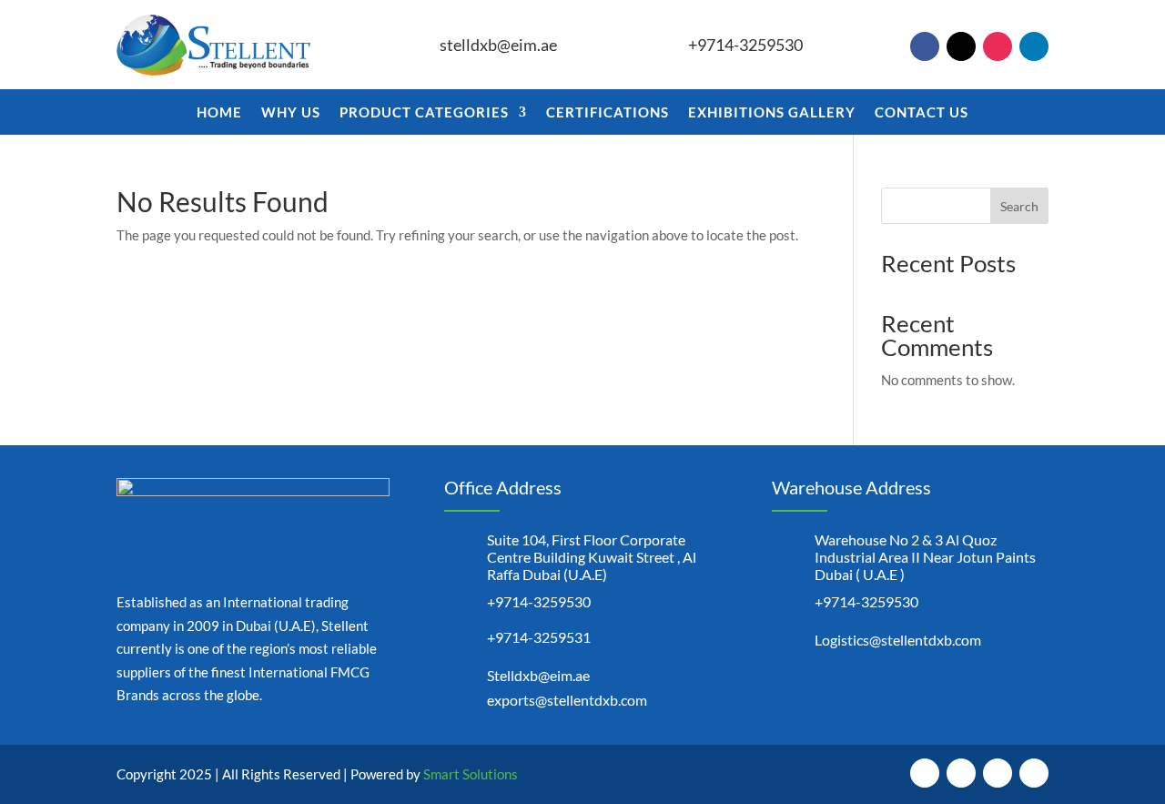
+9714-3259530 (745, 45)
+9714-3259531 (539, 637)
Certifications (607, 113)
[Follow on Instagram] (997, 46)
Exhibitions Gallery (772, 113)
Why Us (290, 113)
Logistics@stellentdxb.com (898, 639)
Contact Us (921, 113)
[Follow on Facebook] (924, 46)
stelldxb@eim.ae (498, 45)
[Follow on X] (961, 46)
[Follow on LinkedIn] (1033, 46)
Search (1019, 206)
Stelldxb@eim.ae (538, 675)
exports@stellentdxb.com (567, 699)
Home (219, 113)
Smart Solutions (470, 774)
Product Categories (424, 113)
